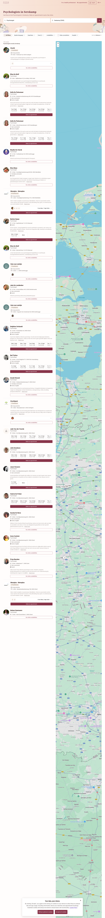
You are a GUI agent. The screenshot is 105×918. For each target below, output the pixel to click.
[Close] (81, 900)
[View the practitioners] (31, 63)
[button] (65, 487)
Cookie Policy (73, 907)
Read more (20, 106)
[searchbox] (26, 20)
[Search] (99, 20)
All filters (8, 35)
